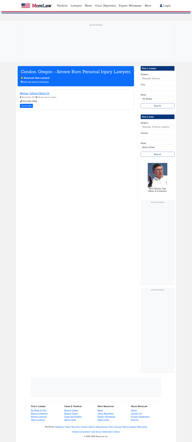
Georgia (118, 427)
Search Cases (71, 410)
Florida (84, 427)
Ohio (111, 427)
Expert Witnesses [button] (130, 5)
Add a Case (70, 419)
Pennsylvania (102, 427)
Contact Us (136, 413)
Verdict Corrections (81, 431)
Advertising (107, 431)
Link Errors (96, 431)
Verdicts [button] (62, 5)
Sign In (134, 419)
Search (157, 105)
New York (75, 427)
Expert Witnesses (106, 416)
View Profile (26, 106)
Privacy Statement (140, 416)
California (59, 427)
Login (166, 5)
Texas (67, 427)
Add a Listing (38, 419)
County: (144, 133)
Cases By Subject (73, 416)
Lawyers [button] (76, 5)
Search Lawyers (39, 413)
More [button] (148, 5)
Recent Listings (39, 416)
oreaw (41, 5)
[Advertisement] (96, 45)
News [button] (88, 5)
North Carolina (129, 427)
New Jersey (142, 427)
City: (143, 84)
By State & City (38, 410)
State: (143, 94)
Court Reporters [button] (105, 5)
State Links (103, 419)
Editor (117, 431)
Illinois (92, 427)
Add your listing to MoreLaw (36, 82)
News (100, 410)
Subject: (145, 74)
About (134, 410)
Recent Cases (71, 413)
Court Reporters (106, 413)
